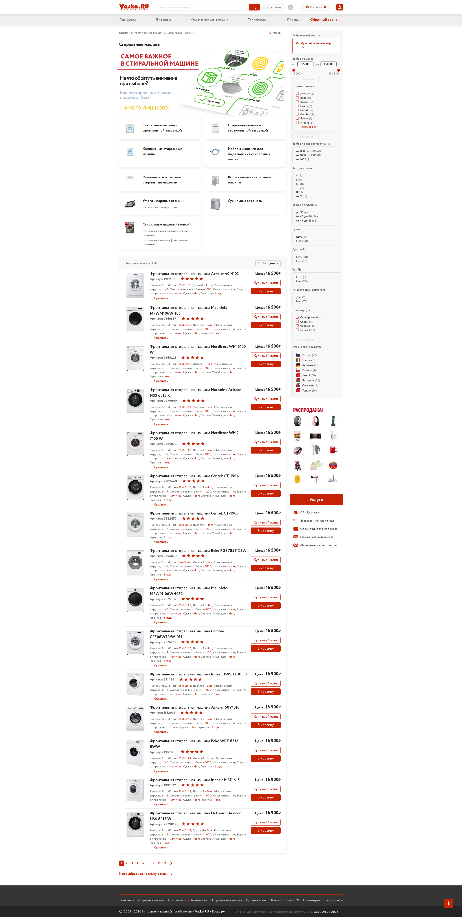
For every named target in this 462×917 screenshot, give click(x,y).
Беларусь (311, 380)
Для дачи (294, 20)
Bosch (306, 102)
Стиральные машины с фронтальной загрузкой (162, 128)
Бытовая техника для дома (148, 33)
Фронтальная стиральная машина (194, 274)
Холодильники (177, 900)
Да (300, 297)
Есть (301, 237)
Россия (309, 355)
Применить (305, 79)
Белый (307, 330)
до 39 (302, 212)
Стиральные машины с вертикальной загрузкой (248, 128)
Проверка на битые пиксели (317, 521)
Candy (306, 106)
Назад (277, 32)
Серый (306, 321)
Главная (123, 33)
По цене (268, 263)
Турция (309, 391)
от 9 (301, 196)
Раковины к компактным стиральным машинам (162, 180)
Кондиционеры (333, 900)
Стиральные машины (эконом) (167, 224)
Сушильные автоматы (245, 200)
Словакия (310, 386)
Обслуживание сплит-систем (318, 545)
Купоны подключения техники (319, 529)
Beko (305, 98)
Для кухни (127, 20)
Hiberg (306, 122)
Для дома (163, 20)
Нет (302, 241)
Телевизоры (257, 20)
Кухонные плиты (256, 900)
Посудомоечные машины (226, 900)
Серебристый (311, 317)
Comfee (307, 114)
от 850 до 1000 (309, 151)
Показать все (308, 127)
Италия (308, 360)
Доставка (274, 7)
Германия (310, 365)
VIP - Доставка (309, 513)
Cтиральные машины (151, 900)
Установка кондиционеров (316, 537)
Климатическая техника (209, 20)
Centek (306, 110)
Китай (309, 375)
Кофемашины (198, 900)
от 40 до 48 (307, 217)
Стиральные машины (180, 33)
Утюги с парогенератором (160, 207)
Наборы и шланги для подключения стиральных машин (249, 154)
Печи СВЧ (292, 900)
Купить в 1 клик (266, 283)
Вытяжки (276, 900)
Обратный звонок (324, 19)
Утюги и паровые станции (163, 200)
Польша (309, 370)
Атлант (307, 93)
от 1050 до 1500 (309, 155)
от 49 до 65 (306, 221)
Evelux (306, 118)
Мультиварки (311, 900)
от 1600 (303, 159)
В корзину (266, 291)
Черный (307, 326)
